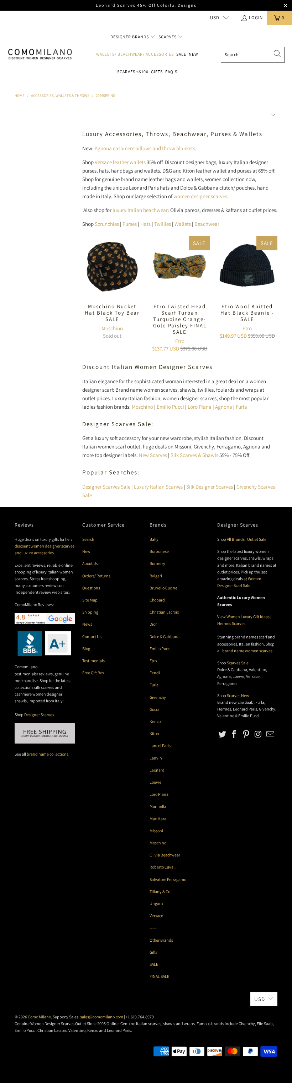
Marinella (158, 806)
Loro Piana (200, 406)
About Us (90, 563)
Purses (129, 224)
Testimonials (93, 660)
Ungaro (156, 903)
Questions (91, 588)
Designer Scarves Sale (106, 486)
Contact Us (91, 636)
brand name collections (47, 754)
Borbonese (159, 551)
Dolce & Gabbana (164, 636)
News (87, 624)
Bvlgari (156, 575)
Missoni (156, 830)
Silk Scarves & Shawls (194, 455)
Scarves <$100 (132, 71)
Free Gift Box (93, 672)
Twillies (162, 224)
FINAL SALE (159, 976)
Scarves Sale (238, 662)
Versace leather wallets (120, 162)
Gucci (154, 709)
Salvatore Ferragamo (168, 879)
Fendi (155, 672)
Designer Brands (130, 36)
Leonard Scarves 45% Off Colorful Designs (146, 5)
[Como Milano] (40, 54)
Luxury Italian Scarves (158, 486)
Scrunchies (107, 224)
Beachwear (206, 224)
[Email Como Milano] (270, 734)
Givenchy (158, 697)
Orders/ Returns (96, 575)
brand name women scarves (247, 650)
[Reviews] (43, 654)
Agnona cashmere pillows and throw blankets (145, 148)
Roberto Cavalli (163, 867)
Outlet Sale (256, 539)
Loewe (155, 782)
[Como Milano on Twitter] (222, 734)
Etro (179, 341)
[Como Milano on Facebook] (234, 734)
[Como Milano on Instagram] (258, 734)
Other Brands (161, 940)
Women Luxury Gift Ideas (248, 616)
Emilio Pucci (170, 406)
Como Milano (39, 1016)
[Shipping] (45, 742)
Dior (153, 624)
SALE (154, 964)
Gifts (157, 71)
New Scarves (153, 455)
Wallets (182, 224)
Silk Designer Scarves (209, 486)
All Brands (236, 539)
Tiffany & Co (160, 891)
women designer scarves (200, 196)
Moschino (112, 328)
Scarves (168, 36)
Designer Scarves (39, 714)
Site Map (90, 600)
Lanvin (156, 758)
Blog (86, 648)
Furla (241, 406)
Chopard (157, 600)
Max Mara (158, 818)
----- (153, 927)
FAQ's (171, 71)
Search (88, 539)
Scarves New (238, 695)
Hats (145, 224)
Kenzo (155, 721)
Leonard (157, 770)
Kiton (154, 733)
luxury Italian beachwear (140, 210)
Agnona (223, 406)
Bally (154, 539)
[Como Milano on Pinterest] (246, 734)
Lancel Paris (160, 745)
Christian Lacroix (164, 612)
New (193, 54)
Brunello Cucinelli (165, 588)
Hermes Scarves (231, 623)
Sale (181, 54)
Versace (156, 915)
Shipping (90, 612)
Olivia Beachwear (165, 855)
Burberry (157, 563)
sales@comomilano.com (101, 1016)
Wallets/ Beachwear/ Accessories (135, 54)
